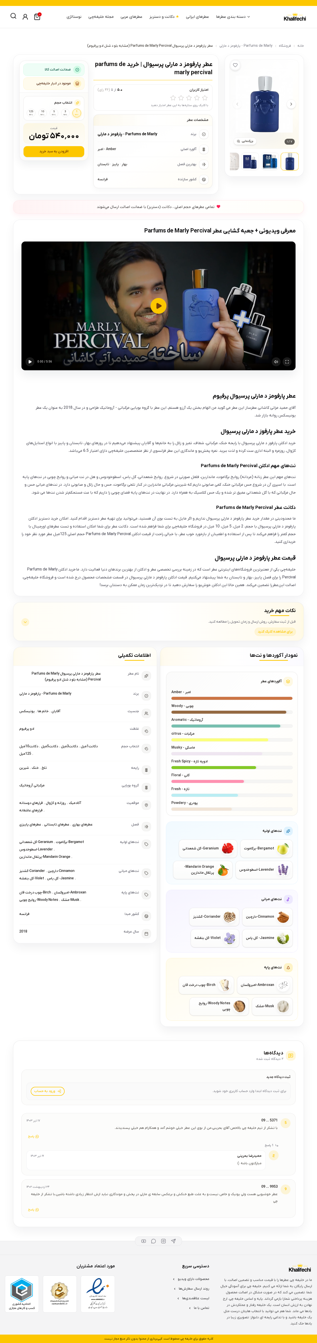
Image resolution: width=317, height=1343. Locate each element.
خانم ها (43, 711)
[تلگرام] (173, 1241)
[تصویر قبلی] (237, 104)
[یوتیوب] (143, 1241)
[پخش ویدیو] (158, 306)
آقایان (56, 711)
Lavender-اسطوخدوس (36, 849)
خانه (300, 46)
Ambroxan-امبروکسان (70, 892)
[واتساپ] (153, 1241)
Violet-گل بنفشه (31, 878)
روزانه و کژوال (56, 803)
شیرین (24, 768)
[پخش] (30, 361)
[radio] (204, 97)
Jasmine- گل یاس (60, 878)
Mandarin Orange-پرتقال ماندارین (44, 857)
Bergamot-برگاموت (70, 842)
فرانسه (24, 914)
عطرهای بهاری (82, 824)
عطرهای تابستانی (56, 824)
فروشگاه (285, 46)
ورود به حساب (44, 1091)
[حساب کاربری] (25, 16)
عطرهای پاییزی (30, 824)
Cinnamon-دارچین (61, 871)
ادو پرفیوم (26, 729)
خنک (35, 768)
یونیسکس (27, 711)
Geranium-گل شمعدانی (36, 842)
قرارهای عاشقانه (31, 810)
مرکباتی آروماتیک (32, 785)
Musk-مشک (70, 900)
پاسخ (31, 1136)
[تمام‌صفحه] (287, 361)
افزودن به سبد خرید (53, 151)
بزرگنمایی (247, 141)
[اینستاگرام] (163, 1241)
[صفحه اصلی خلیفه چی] (294, 17)
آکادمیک (75, 803)
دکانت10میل (28, 746)
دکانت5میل (49, 746)
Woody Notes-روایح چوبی (38, 900)
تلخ (44, 768)
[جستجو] (13, 15)
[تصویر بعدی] (291, 104)
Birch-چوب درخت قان (35, 892)
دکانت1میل (89, 746)
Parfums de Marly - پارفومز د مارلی (245, 46)
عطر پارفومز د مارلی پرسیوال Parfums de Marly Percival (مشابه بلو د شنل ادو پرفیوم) (66, 676)
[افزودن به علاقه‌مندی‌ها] (235, 65)
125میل (25, 753)
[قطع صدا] (276, 361)
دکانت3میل (69, 746)
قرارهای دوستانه (31, 803)
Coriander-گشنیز (32, 871)
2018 (23, 931)
